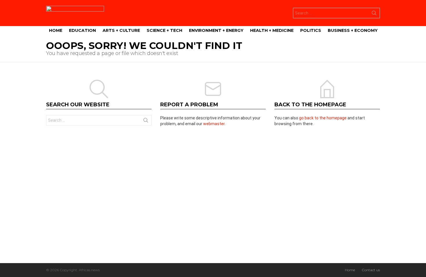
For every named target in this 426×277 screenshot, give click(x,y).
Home (55, 30)
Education (82, 30)
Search (374, 14)
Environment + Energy (216, 30)
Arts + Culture (121, 30)
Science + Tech (164, 30)
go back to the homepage (323, 118)
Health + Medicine (272, 30)
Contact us (371, 270)
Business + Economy (353, 30)
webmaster (214, 123)
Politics (310, 30)
